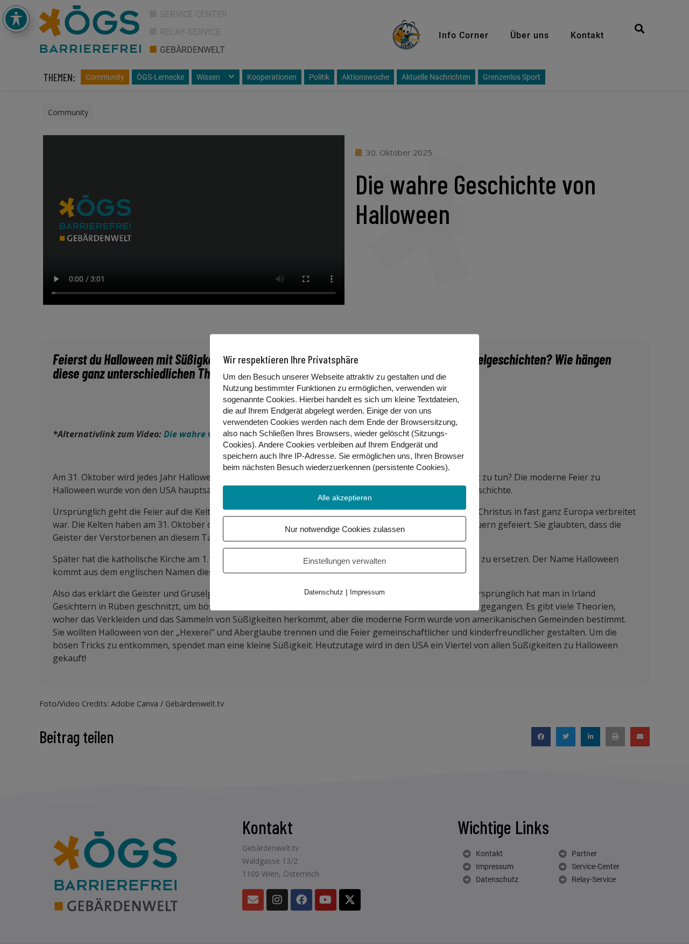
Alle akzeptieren (345, 497)
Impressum (367, 592)
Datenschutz (323, 592)
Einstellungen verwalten (344, 560)
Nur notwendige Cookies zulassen (345, 528)
